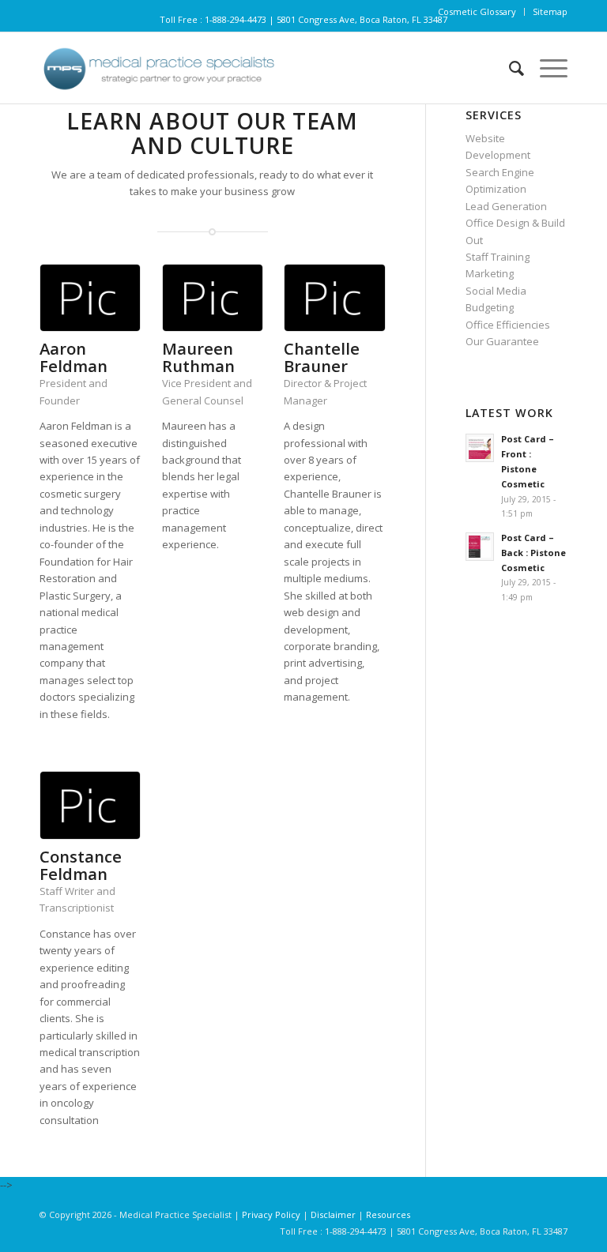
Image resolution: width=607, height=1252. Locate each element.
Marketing (490, 273)
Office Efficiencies (508, 325)
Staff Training (498, 257)
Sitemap (550, 11)
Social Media (496, 291)
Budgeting (490, 307)
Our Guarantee (502, 341)
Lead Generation (506, 206)
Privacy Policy (272, 1214)
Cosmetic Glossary (477, 11)
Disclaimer (333, 1214)
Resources (388, 1214)
